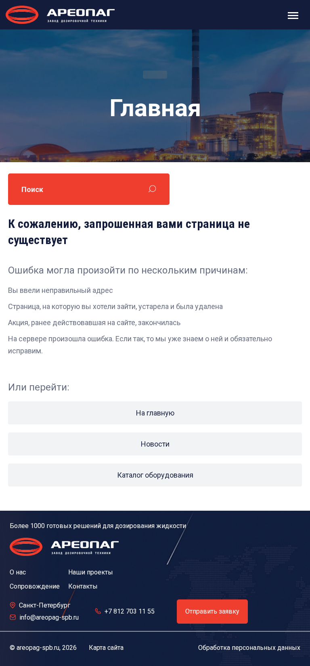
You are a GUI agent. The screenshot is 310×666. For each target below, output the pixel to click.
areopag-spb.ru (38, 647)
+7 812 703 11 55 (130, 611)
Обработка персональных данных (249, 647)
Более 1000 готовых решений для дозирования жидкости (98, 526)
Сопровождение (35, 586)
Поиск (32, 189)
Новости (155, 444)
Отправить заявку (212, 611)
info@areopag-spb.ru (49, 617)
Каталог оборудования (155, 475)
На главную (155, 413)
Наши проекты (90, 572)
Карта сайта (106, 647)
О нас (18, 572)
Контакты (83, 586)
